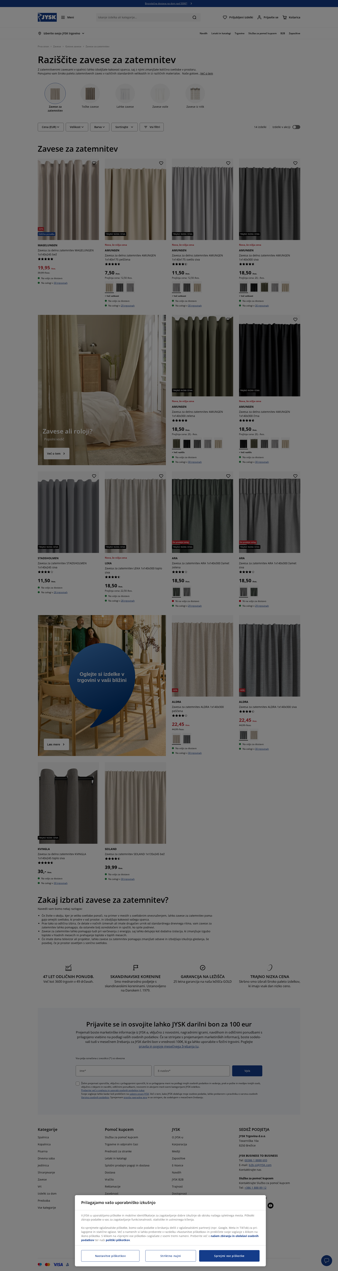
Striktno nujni (170, 1256)
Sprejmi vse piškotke (229, 1256)
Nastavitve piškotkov (110, 1256)
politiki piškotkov (118, 1240)
